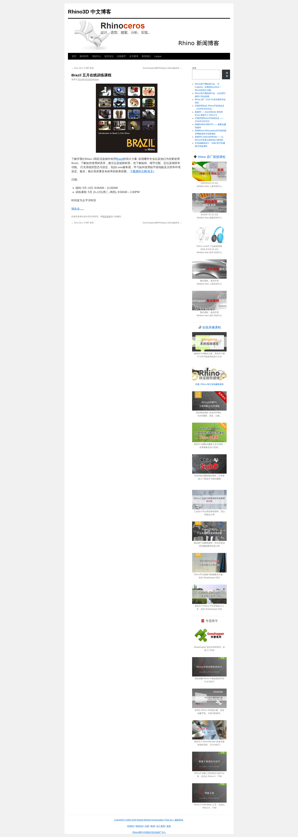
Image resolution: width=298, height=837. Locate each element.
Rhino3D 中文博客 (89, 12)
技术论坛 (109, 56)
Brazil (119, 158)
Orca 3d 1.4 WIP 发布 (82, 68)
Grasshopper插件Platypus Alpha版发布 (162, 68)
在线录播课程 (211, 327)
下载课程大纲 (142, 171)
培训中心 (96, 56)
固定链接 (106, 216)
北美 (147, 826)
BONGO (139, 826)
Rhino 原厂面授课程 (211, 157)
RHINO (130, 826)
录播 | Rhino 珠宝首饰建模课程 (209, 384)
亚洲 (169, 826)
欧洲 (153, 826)
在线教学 (121, 56)
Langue (157, 56)
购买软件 (84, 56)
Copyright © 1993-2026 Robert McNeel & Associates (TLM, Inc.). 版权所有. (149, 820)
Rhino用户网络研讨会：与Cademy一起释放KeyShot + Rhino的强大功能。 (208, 87)
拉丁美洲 (161, 826)
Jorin (96, 79)
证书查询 (133, 56)
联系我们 (146, 56)
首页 (74, 56)
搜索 (194, 68)
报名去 (77, 208)
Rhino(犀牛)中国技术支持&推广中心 (149, 832)
